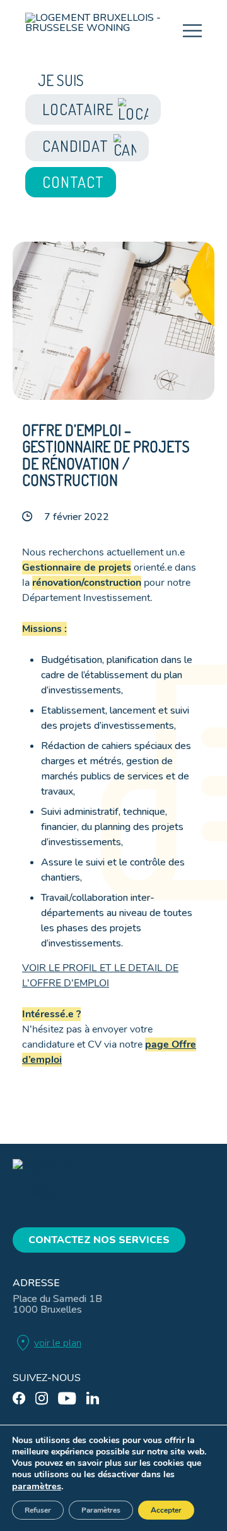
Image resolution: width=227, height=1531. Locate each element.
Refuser (38, 1510)
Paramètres (100, 1510)
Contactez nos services (99, 1240)
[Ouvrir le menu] (192, 31)
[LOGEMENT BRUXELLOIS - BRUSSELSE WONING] (104, 32)
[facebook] (19, 1398)
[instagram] (41, 1398)
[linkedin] (92, 1398)
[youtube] (67, 1398)
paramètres (36, 1486)
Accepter (166, 1510)
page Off (166, 1044)
